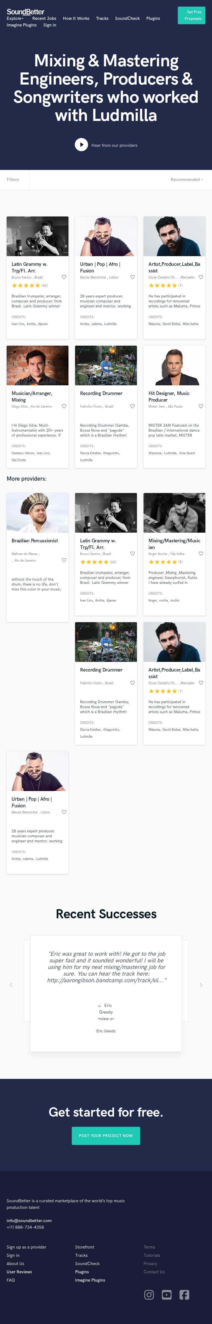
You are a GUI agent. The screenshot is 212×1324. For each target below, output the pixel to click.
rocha (163, 601)
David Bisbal (171, 324)
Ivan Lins (18, 324)
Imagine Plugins (22, 25)
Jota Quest (187, 453)
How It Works (76, 18)
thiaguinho (111, 453)
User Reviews (19, 1272)
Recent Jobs (44, 18)
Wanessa (155, 453)
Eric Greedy (106, 1031)
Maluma (154, 324)
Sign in (49, 25)
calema (96, 324)
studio (174, 601)
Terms (149, 1247)
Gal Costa (19, 460)
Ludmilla (110, 324)
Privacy (150, 1263)
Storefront (84, 1247)
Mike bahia (190, 324)
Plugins (153, 18)
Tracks (102, 18)
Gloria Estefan (90, 453)
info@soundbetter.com (29, 1220)
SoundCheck (127, 18)
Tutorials (152, 1255)
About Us (15, 1263)
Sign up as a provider (26, 1247)
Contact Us (154, 1272)
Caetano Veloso (23, 453)
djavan (43, 324)
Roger (153, 601)
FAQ (11, 1280)
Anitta (31, 324)
